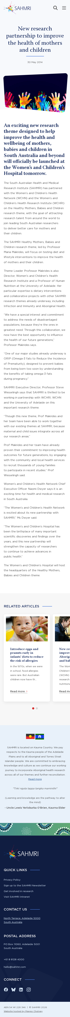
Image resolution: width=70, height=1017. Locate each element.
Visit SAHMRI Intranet (17, 896)
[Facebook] (6, 989)
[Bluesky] (13, 989)
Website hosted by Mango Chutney (23, 1011)
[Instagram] (28, 989)
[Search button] (55, 8)
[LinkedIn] (21, 989)
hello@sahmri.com (15, 966)
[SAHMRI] (17, 7)
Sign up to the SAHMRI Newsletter (25, 885)
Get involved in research (18, 891)
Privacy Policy (12, 879)
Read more (35, 779)
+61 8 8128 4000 (14, 959)
